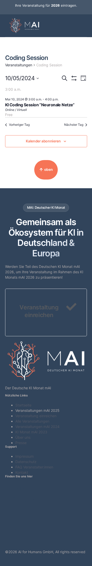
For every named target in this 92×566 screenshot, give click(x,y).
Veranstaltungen (18, 65)
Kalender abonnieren (43, 141)
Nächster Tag (73, 125)
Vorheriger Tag (19, 125)
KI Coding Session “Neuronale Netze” (40, 104)
